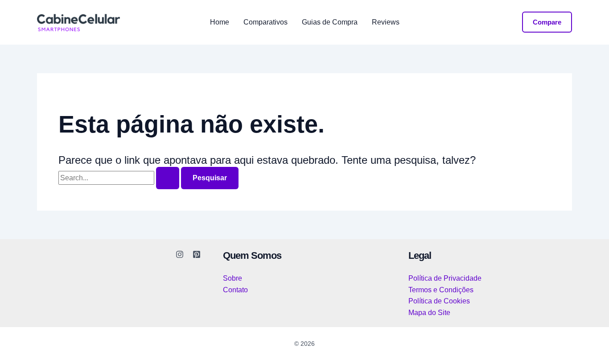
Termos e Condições (440, 290)
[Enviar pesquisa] (167, 178)
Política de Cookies (439, 301)
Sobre (232, 278)
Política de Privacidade (444, 278)
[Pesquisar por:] (119, 178)
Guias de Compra (330, 22)
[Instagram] (180, 254)
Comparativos (265, 22)
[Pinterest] (197, 254)
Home (219, 22)
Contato (235, 290)
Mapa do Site (429, 312)
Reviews (385, 22)
